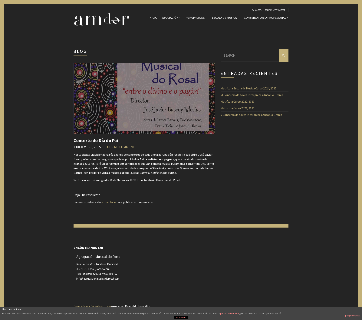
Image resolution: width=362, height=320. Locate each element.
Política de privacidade (275, 10)
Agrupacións (195, 17)
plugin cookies (352, 315)
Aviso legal (257, 10)
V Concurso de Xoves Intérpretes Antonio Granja (251, 115)
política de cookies (229, 313)
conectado (109, 202)
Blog (107, 147)
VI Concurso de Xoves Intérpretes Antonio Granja (252, 95)
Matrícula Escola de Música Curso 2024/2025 (248, 88)
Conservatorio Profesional (265, 17)
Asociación (170, 17)
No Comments (125, 147)
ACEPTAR (181, 317)
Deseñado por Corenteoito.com (92, 306)
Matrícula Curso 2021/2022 (238, 108)
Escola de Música (224, 17)
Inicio (153, 17)
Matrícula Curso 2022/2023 (238, 101)
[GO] (283, 55)
